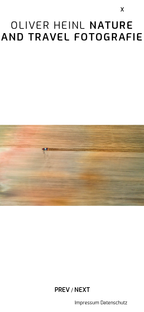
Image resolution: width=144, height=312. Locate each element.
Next (82, 290)
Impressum (87, 303)
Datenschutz (113, 303)
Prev (62, 290)
